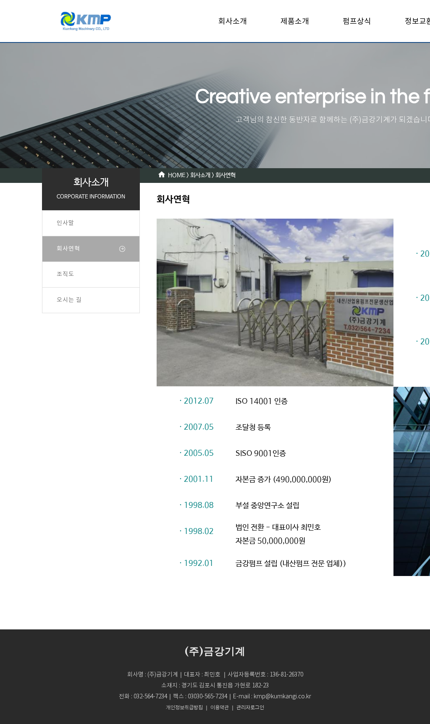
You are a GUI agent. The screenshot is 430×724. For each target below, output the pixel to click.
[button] (250, 708)
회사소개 (232, 21)
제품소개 (295, 21)
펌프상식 (357, 21)
